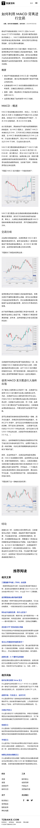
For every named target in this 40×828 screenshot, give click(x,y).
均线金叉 (25, 786)
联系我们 (5, 801)
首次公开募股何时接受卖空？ (13, 642)
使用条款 (5, 804)
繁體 (31, 3)
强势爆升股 (26, 789)
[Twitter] (31, 800)
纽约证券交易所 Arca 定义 (12, 680)
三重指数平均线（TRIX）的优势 (14, 582)
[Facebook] (23, 800)
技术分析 (22, 23)
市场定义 (5, 740)
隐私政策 (5, 807)
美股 (3, 779)
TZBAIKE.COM (10, 819)
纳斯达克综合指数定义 (10, 755)
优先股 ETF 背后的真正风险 (12, 627)
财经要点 (25, 779)
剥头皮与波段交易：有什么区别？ (14, 612)
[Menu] (36, 3)
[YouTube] (27, 800)
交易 (5, 23)
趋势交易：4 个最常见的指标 (13, 657)
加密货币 (5, 786)
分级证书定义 (7, 710)
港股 (3, 782)
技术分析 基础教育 (13, 23)
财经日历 (5, 789)
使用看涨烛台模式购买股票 (12, 597)
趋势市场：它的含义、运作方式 (13, 695)
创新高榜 (25, 782)
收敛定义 (5, 725)
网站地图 (5, 811)
